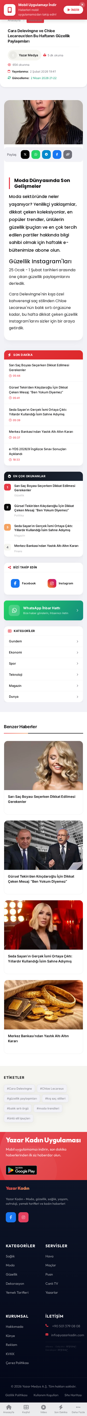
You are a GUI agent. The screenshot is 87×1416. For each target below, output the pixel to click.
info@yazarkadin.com (67, 1335)
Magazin (15, 686)
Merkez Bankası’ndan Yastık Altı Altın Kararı (41, 431)
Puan (49, 1274)
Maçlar (50, 1265)
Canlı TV (51, 1283)
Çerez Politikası (17, 1363)
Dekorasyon (15, 1283)
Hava (49, 1256)
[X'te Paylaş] (25, 154)
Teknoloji (15, 674)
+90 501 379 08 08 (66, 1326)
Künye (10, 1336)
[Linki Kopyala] (67, 154)
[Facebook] (11, 1217)
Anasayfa (14, 20)
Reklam (11, 1345)
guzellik (35, 20)
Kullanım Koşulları (46, 1395)
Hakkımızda (14, 1326)
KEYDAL (71, 1346)
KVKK (10, 1354)
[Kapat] (82, 5)
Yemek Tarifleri (17, 1292)
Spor (12, 663)
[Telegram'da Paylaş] (46, 154)
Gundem (15, 641)
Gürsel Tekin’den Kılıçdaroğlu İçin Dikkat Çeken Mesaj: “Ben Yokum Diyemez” (38, 389)
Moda (10, 1265)
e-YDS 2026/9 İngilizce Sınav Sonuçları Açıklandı (37, 451)
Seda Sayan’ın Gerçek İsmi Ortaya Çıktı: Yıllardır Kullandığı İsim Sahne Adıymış (38, 412)
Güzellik (11, 1274)
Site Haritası (73, 1395)
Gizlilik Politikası (16, 1395)
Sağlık (10, 1256)
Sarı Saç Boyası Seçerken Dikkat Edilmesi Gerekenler (39, 367)
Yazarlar (51, 1292)
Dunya (13, 696)
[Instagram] (23, 1217)
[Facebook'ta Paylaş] (57, 154)
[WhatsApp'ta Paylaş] (35, 154)
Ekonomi (15, 652)
